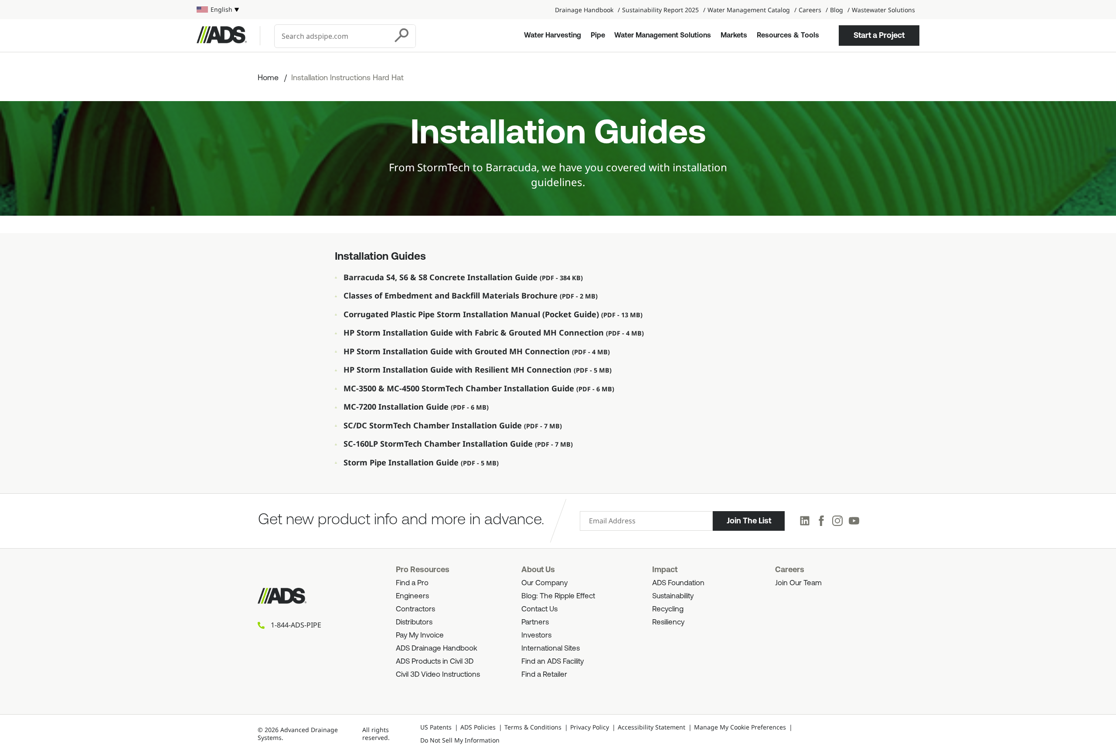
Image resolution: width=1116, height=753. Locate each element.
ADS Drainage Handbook (436, 648)
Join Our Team (798, 583)
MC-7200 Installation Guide (397, 406)
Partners (535, 622)
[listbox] (218, 10)
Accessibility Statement (651, 727)
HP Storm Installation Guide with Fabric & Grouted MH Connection (475, 332)
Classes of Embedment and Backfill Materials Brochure (452, 295)
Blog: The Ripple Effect (558, 596)
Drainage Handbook (584, 10)
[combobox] (332, 36)
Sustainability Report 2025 (660, 10)
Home (268, 78)
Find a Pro (412, 583)
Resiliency (668, 622)
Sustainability (673, 596)
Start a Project (879, 35)
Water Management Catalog (749, 10)
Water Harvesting (552, 35)
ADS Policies (478, 727)
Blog (836, 10)
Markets (734, 35)
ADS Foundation (678, 583)
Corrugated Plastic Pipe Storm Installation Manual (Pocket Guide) (472, 314)
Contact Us (539, 609)
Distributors (414, 622)
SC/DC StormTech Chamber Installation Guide (434, 425)
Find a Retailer (544, 674)
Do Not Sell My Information (460, 740)
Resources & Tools (788, 35)
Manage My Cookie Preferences (740, 727)
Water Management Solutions (662, 35)
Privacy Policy (589, 727)
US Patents (436, 727)
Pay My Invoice (420, 635)
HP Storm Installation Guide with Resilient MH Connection (459, 369)
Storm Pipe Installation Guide (402, 462)
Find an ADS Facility (552, 661)
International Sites (550, 648)
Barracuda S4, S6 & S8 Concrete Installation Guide (442, 277)
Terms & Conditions (532, 727)
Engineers (412, 596)
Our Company (544, 583)
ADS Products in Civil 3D (434, 661)
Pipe (598, 35)
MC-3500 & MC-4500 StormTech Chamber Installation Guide (460, 388)
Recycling (668, 609)
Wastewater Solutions (883, 10)
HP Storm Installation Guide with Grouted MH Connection (458, 351)
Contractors (415, 609)
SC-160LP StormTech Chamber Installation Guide (439, 443)
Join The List (749, 521)
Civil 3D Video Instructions (438, 674)
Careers (810, 10)
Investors (536, 635)
